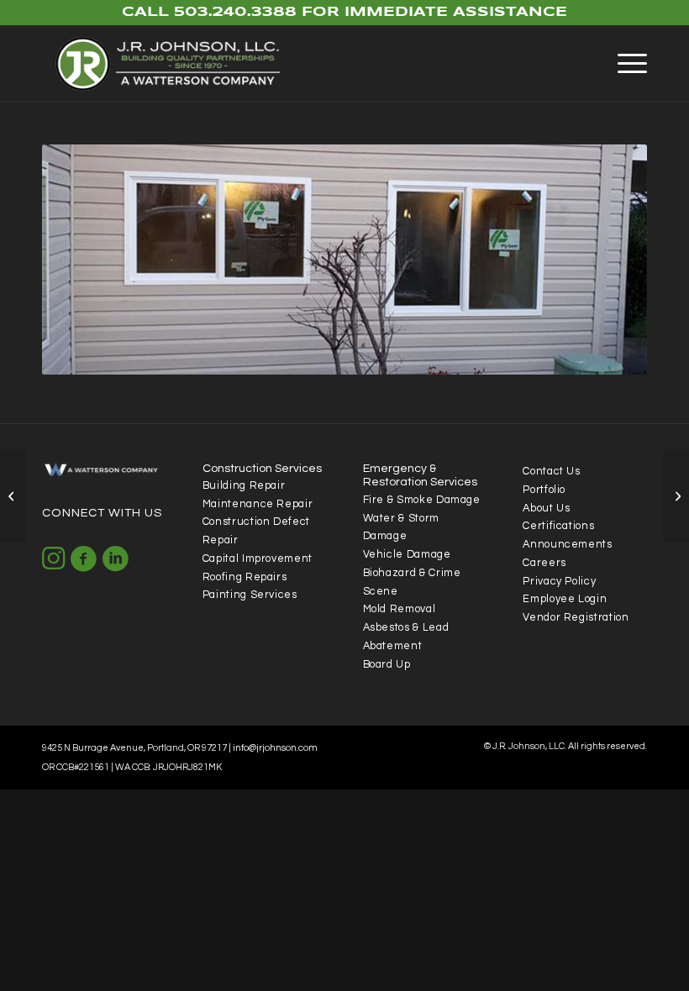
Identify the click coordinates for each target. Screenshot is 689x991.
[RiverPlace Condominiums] (13, 495)
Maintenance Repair (257, 504)
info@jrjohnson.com (275, 747)
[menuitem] (624, 64)
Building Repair (244, 485)
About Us (546, 508)
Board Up (387, 664)
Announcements (567, 544)
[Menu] (624, 64)
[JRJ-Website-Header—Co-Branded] (175, 64)
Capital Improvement (257, 558)
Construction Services (262, 469)
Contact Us (551, 471)
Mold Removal (399, 609)
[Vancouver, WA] (676, 495)
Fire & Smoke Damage (422, 500)
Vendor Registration (576, 617)
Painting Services (249, 595)
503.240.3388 (235, 12)
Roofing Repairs (244, 577)
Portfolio (544, 490)
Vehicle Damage (407, 554)
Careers (544, 563)
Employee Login (565, 599)
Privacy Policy (559, 581)
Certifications (558, 526)
